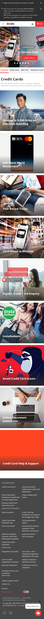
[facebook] (10, 612)
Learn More (10, 58)
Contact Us (6, 584)
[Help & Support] (32, 24)
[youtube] (4, 612)
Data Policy (27, 598)
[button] (41, 3)
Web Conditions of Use (11, 598)
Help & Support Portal (10, 581)
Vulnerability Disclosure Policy (14, 600)
